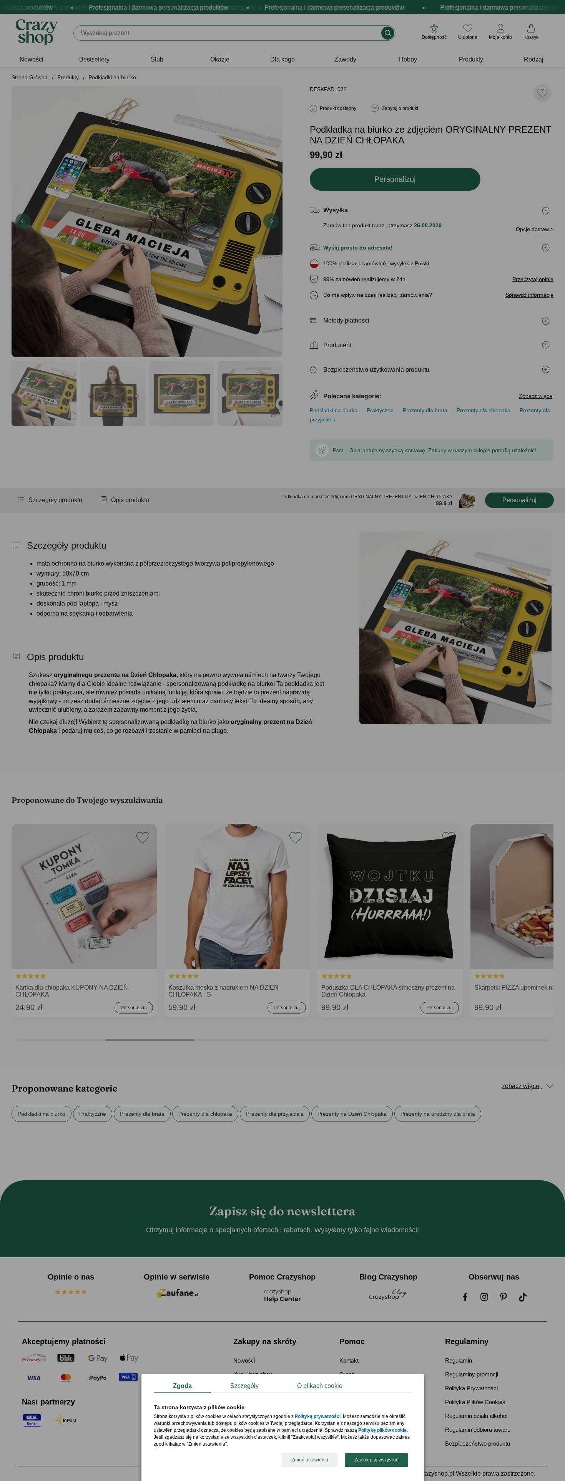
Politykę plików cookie (382, 1430)
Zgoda (182, 1386)
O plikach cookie (319, 1386)
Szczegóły (244, 1386)
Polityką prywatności (318, 1416)
